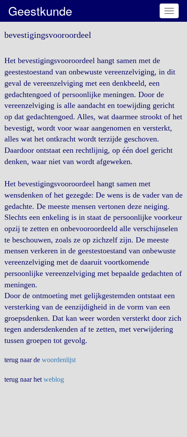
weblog (53, 379)
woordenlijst (59, 359)
